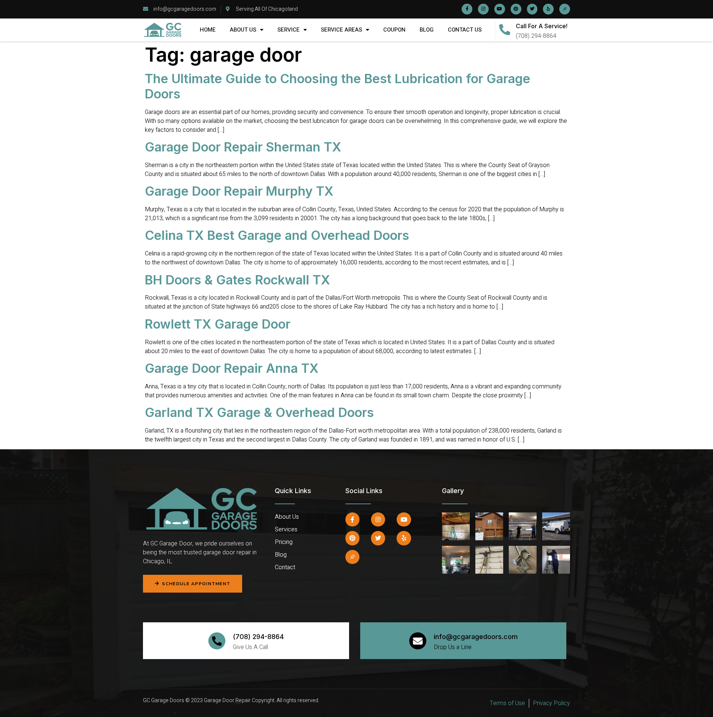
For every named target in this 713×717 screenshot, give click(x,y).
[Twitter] (532, 9)
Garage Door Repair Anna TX (232, 368)
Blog (427, 30)
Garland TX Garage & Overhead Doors (259, 412)
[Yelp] (548, 9)
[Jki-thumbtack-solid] (564, 9)
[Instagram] (483, 9)
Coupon (394, 30)
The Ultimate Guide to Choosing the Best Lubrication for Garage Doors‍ (337, 86)
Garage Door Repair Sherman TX (243, 146)
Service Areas (341, 30)
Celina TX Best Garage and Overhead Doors (277, 235)
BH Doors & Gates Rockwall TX (237, 279)
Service (288, 30)
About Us (243, 30)
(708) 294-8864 (258, 637)
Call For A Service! (541, 26)
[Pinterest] (516, 9)
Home (208, 30)
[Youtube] (499, 9)
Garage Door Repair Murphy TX (241, 191)
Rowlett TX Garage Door (217, 324)
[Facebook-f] (467, 9)
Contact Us (465, 30)
